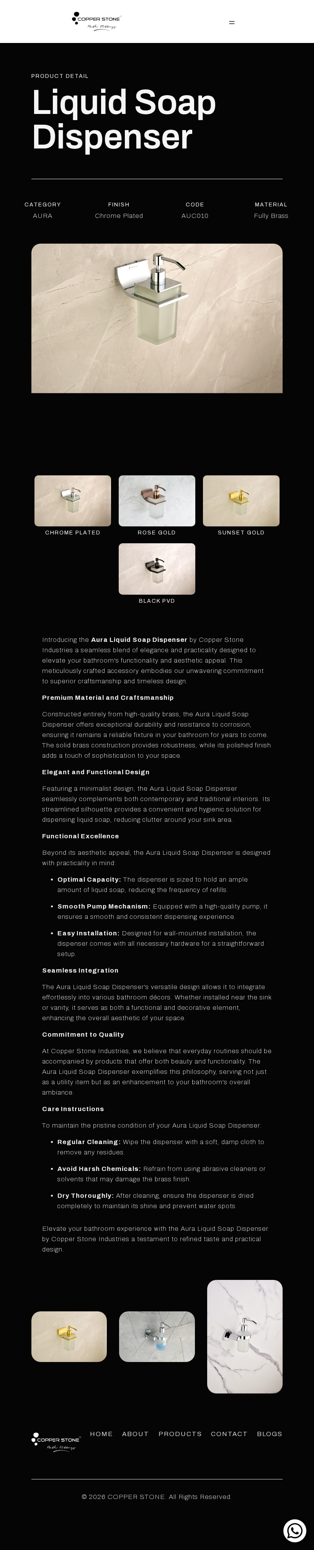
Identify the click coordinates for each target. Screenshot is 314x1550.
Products (180, 1434)
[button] (232, 21)
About (135, 1434)
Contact (229, 1434)
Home (101, 1434)
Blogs (270, 1434)
